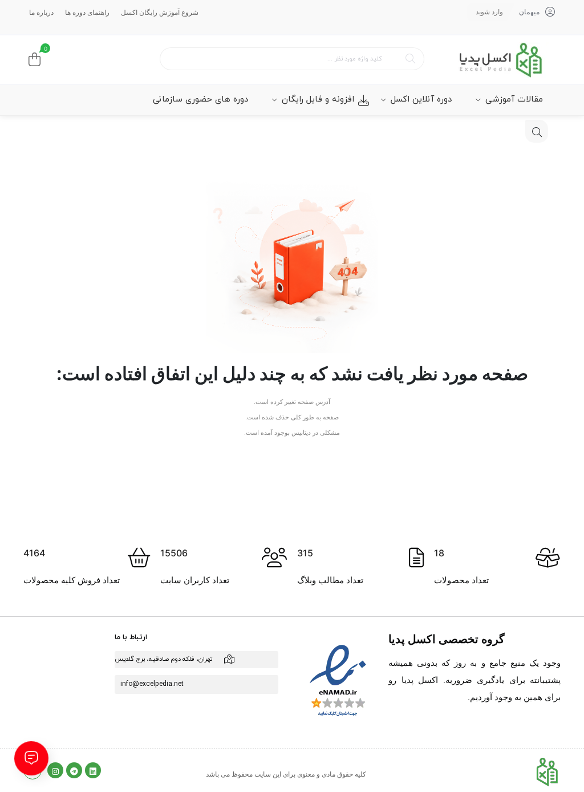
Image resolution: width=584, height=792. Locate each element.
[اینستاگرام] (55, 770)
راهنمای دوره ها (87, 12)
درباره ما (41, 12)
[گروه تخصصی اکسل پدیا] (500, 59)
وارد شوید (489, 11)
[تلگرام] (74, 770)
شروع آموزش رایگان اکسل (159, 12)
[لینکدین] (93, 770)
